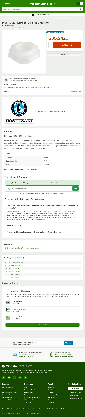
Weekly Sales (28, 392)
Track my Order (76, 392)
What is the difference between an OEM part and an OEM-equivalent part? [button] (34, 232)
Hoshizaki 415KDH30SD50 (13, 265)
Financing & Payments (55, 395)
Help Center (76, 388)
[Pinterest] (25, 377)
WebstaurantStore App (9, 392)
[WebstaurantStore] (28, 366)
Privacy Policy (61, 193)
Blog (25, 387)
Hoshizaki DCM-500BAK (12, 272)
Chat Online (74, 395)
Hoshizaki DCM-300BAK (12, 275)
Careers (50, 392)
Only (50, 35)
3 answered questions (19, 28)
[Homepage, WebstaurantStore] (42, 4)
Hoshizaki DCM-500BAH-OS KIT (14, 262)
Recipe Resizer (7, 397)
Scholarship (51, 397)
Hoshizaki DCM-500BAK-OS (13, 268)
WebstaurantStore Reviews (32, 400)
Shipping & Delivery (76, 398)
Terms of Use (51, 193)
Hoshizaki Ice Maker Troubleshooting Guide (29, 248)
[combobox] (42, 9)
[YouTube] (9, 377)
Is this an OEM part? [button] (14, 226)
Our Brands (51, 390)
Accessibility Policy (39, 409)
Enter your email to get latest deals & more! (22, 343)
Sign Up (68, 343)
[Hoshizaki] (19, 111)
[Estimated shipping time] (35, 80)
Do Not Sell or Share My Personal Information (61, 409)
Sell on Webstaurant (54, 400)
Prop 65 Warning (30, 169)
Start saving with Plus (26, 356)
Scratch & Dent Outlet (31, 390)
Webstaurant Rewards (9, 390)
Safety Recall (28, 402)
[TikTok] (20, 377)
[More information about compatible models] (24, 258)
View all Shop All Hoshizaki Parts (51, 111)
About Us (51, 387)
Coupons (27, 395)
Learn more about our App (64, 356)
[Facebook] (14, 377)
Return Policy (52, 402)
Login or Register (42, 325)
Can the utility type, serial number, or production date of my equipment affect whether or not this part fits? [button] (41, 207)
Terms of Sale (6, 409)
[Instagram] (3, 377)
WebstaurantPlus (7, 387)
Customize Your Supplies (10, 395)
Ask (75, 188)
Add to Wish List (64, 54)
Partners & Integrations (9, 400)
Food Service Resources (32, 397)
